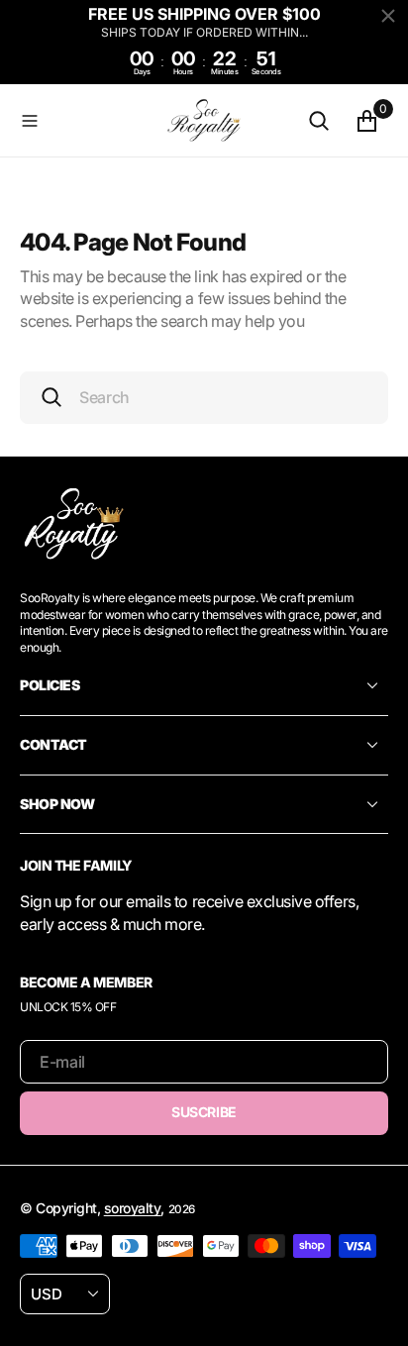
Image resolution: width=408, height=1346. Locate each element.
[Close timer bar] (388, 16)
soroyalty (132, 1207)
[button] (85, 120)
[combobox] (204, 397)
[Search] (319, 120)
